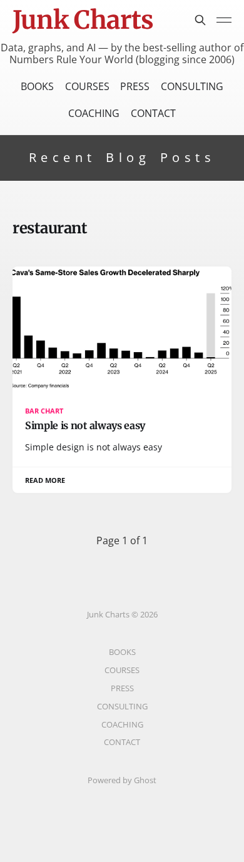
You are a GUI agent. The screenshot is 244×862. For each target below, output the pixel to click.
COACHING (93, 113)
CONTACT (153, 113)
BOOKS (37, 86)
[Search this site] (200, 20)
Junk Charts (83, 20)
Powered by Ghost (122, 780)
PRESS (135, 86)
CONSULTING (192, 86)
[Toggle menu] (224, 20)
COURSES (87, 86)
